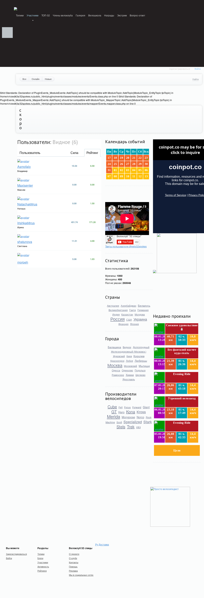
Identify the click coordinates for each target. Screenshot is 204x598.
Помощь (73, 566)
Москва (114, 365)
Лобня (129, 360)
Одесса (116, 370)
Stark (147, 421)
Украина (140, 319)
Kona (130, 412)
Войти (198, 68)
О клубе (73, 558)
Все (24, 78)
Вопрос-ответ (137, 15)
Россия (117, 319)
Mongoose (128, 417)
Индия (116, 314)
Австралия (113, 305)
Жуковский (119, 356)
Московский (130, 366)
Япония (134, 324)
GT (114, 412)
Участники (32, 15)
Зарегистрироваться (179, 68)
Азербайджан (128, 305)
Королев (138, 356)
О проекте (74, 553)
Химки (130, 375)
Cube (112, 407)
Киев (129, 356)
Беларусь (144, 305)
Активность (43, 566)
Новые (48, 78)
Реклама (73, 570)
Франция (123, 324)
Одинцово (127, 370)
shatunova (24, 241)
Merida (113, 416)
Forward (136, 407)
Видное (127, 347)
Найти (195, 79)
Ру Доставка (102, 544)
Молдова (140, 314)
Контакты (73, 562)
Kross (141, 411)
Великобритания (118, 310)
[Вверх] (7, 32)
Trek (130, 426)
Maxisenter (25, 185)
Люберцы (141, 361)
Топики (20, 15)
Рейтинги (42, 570)
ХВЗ (138, 427)
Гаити (132, 310)
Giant (146, 407)
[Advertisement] (173, 294)
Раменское (118, 375)
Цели (176, 450)
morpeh (22, 262)
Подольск (140, 370)
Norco (140, 417)
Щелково (140, 375)
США (129, 319)
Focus (127, 407)
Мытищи (144, 366)
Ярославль (129, 379)
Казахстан (127, 314)
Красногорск (117, 360)
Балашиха (114, 347)
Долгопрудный (141, 347)
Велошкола (94, 15)
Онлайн (35, 78)
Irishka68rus (26, 223)
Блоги (40, 558)
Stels (121, 426)
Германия (143, 310)
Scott (119, 422)
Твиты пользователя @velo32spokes (126, 246)
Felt (121, 407)
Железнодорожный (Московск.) (128, 351)
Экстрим (122, 15)
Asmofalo (24, 166)
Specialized (133, 421)
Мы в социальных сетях (81, 574)
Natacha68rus (27, 204)
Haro (121, 412)
